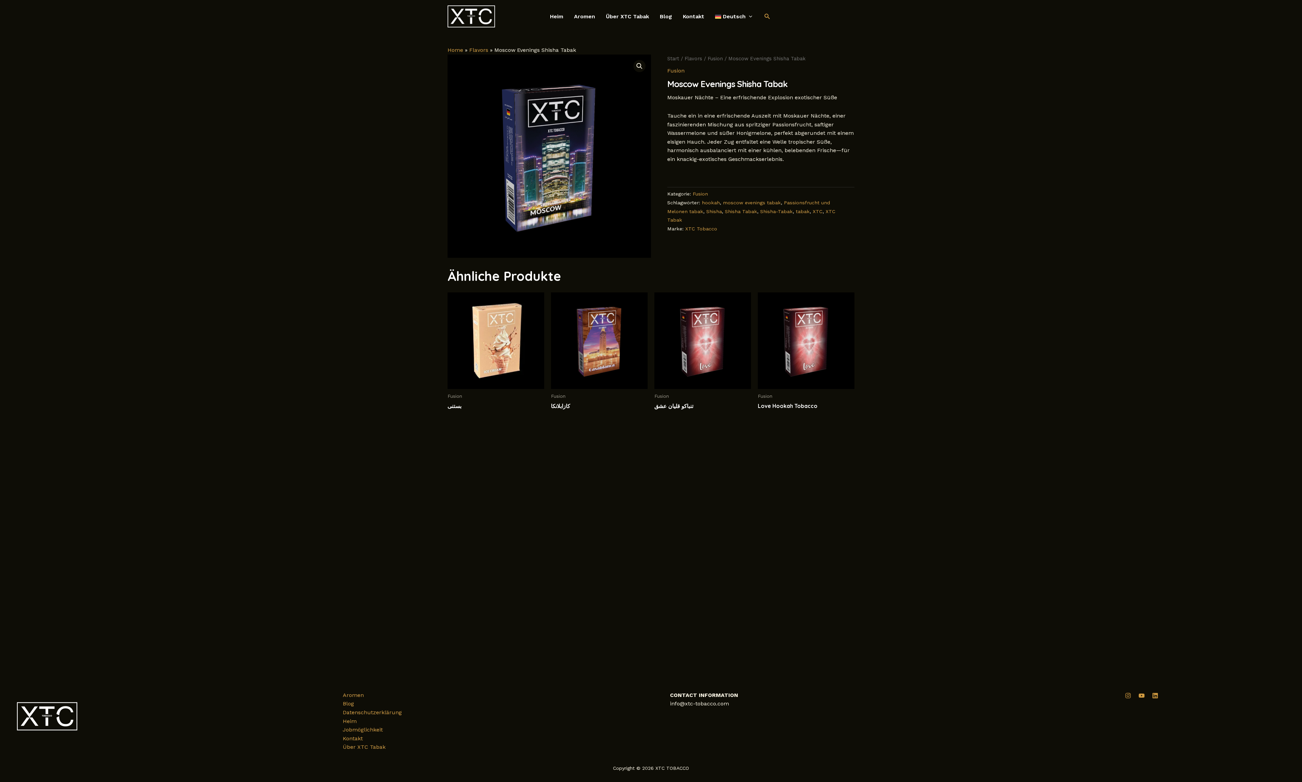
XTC (818, 211)
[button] (749, 16)
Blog (666, 16)
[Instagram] (1128, 696)
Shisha (714, 211)
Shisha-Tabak (776, 211)
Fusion (715, 59)
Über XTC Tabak (627, 16)
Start (673, 59)
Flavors (478, 50)
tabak (803, 211)
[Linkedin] (1155, 696)
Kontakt (693, 16)
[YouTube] (1142, 696)
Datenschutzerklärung (372, 712)
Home (455, 50)
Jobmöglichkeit (363, 729)
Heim (556, 16)
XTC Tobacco (701, 228)
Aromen (584, 16)
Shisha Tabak (741, 211)
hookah (711, 202)
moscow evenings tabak (752, 202)
